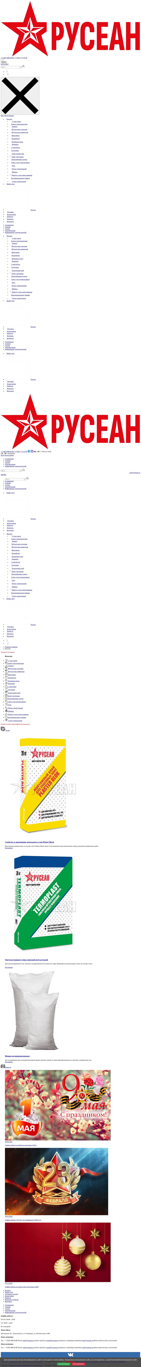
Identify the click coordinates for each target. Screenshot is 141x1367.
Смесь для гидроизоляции (20, 162)
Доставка (10, 212)
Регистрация (9, 116)
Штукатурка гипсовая (19, 129)
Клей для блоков (17, 157)
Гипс (13, 166)
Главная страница (11, 647)
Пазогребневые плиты (19, 159)
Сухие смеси (16, 121)
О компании (9, 225)
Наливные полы (17, 142)
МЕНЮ (4, 62)
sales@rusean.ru (135, 473)
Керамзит (15, 144)
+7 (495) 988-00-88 (7, 58)
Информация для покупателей (15, 232)
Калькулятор (11, 214)
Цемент (14, 126)
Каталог (9, 119)
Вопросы (10, 219)
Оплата (33, 210)
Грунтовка (15, 150)
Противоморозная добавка (20, 178)
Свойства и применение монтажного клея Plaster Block (29, 842)
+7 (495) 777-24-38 (20, 58)
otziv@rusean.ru (87, 1340)
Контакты (10, 221)
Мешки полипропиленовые (17, 1056)
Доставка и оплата (11, 1294)
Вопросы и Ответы (11, 1300)
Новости (10, 216)
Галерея (7, 227)
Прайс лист (11, 353)
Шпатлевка (16, 135)
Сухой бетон (15, 147)
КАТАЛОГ (5, 64)
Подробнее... (70, 1362)
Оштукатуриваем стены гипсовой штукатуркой (26, 960)
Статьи (7, 229)
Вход (2, 116)
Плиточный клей (18, 154)
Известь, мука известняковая (22, 175)
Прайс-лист (11, 184)
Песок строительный (19, 169)
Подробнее (9, 848)
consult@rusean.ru (52, 1340)
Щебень (14, 172)
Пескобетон (16, 139)
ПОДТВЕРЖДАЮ (63, 1364)
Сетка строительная (19, 181)
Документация (10, 230)
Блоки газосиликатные (19, 124)
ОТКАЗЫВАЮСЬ (78, 1364)
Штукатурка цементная (20, 132)
